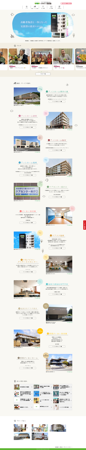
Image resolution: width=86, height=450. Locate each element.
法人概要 (51, 8)
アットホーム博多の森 (58, 91)
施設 (34, 8)
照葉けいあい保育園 (58, 334)
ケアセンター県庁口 (58, 187)
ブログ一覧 (43, 73)
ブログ (26, 8)
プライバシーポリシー (68, 447)
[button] (38, 71)
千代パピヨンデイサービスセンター (28, 261)
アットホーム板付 (58, 140)
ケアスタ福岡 (58, 235)
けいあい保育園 (29, 211)
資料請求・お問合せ (67, 3)
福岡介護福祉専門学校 (58, 284)
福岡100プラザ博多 (29, 308)
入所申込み (59, 8)
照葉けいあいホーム (29, 358)
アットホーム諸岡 (29, 116)
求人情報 (43, 8)
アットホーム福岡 (29, 162)
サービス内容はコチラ (56, 101)
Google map (38, 105)
